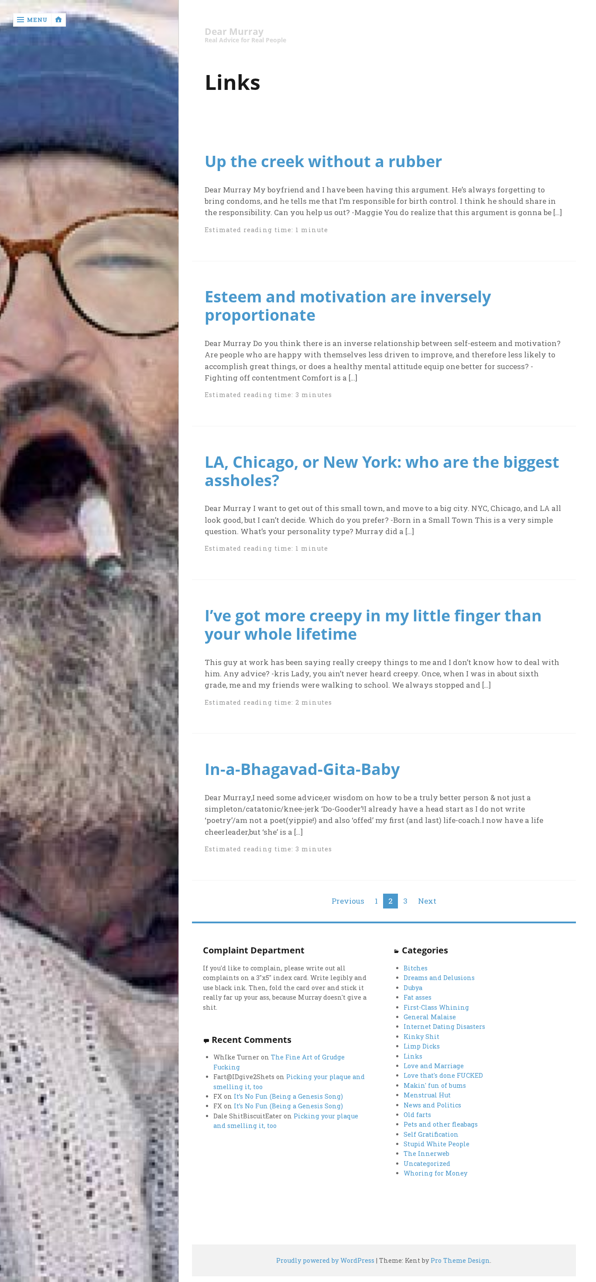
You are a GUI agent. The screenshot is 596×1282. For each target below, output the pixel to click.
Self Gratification (431, 1134)
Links (413, 1056)
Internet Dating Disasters (444, 1026)
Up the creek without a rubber (323, 161)
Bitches (416, 968)
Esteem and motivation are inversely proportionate (348, 305)
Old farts (417, 1115)
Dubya (413, 988)
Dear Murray (234, 31)
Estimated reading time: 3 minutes (268, 395)
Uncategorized (427, 1163)
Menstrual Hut (427, 1095)
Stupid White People (436, 1144)
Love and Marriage (434, 1066)
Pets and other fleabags (441, 1124)
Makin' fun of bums (435, 1085)
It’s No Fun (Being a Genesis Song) (288, 1096)
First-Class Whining (436, 1007)
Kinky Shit (421, 1036)
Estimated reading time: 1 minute (266, 230)
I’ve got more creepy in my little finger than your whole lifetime (373, 624)
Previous (348, 901)
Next (427, 901)
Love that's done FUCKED (443, 1075)
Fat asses (418, 997)
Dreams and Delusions (439, 977)
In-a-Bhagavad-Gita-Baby (302, 769)
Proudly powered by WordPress (325, 1260)
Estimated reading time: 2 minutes (268, 702)
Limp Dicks (422, 1046)
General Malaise (430, 1017)
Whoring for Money (435, 1173)
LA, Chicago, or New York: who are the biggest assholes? (382, 471)
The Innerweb (426, 1153)
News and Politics (432, 1105)
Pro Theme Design (460, 1260)
